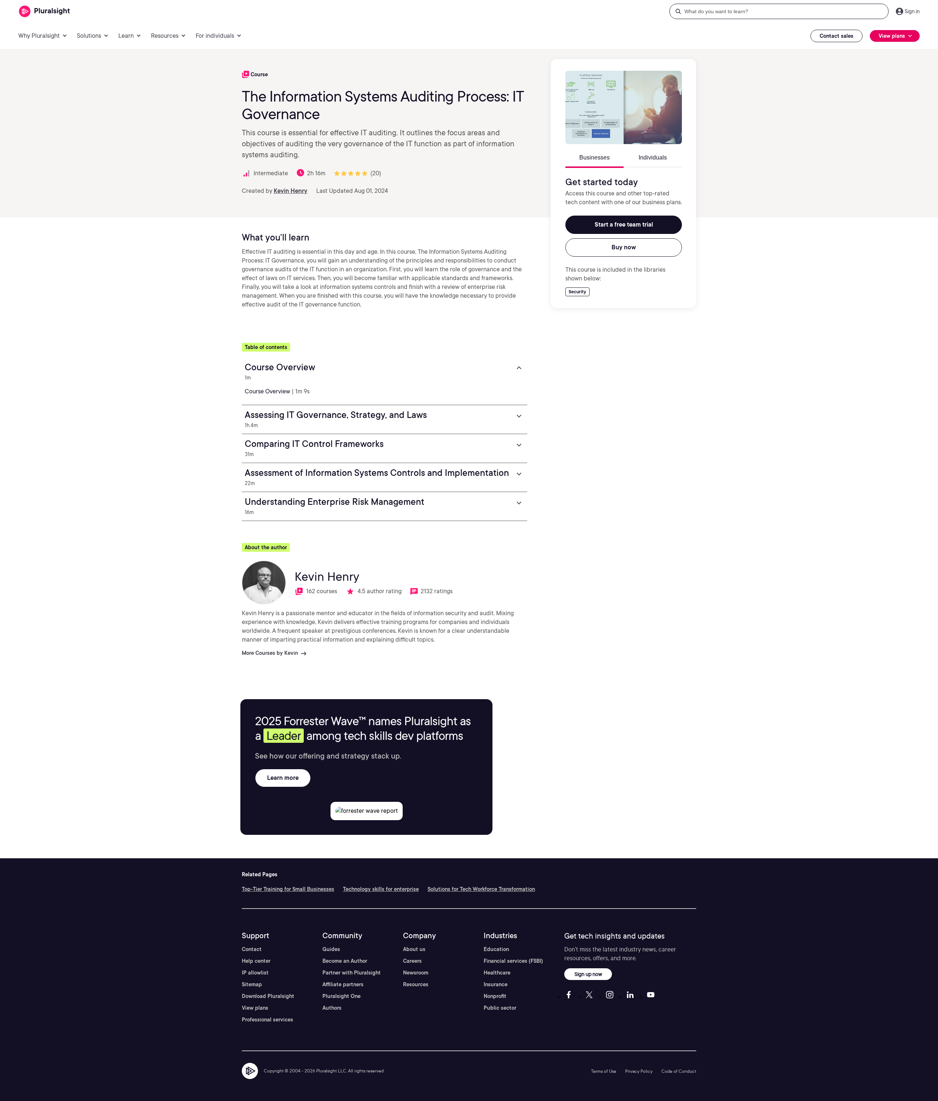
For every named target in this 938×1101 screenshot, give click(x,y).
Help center (256, 961)
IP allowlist (255, 973)
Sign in (912, 11)
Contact (252, 949)
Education (496, 949)
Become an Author (344, 961)
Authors (331, 1008)
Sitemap (252, 984)
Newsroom (415, 973)
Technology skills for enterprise (381, 889)
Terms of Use (603, 1071)
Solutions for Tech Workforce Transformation (481, 889)
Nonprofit (495, 996)
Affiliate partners (342, 984)
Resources (415, 984)
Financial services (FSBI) (513, 961)
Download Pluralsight (268, 996)
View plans (255, 1008)
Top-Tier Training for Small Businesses (288, 889)
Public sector (500, 1008)
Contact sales (836, 36)
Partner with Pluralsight (351, 973)
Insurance (495, 984)
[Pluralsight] (44, 11)
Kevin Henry (290, 190)
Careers (412, 961)
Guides (331, 949)
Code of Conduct (678, 1071)
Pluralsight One (341, 996)
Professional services (267, 1020)
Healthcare (497, 973)
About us (414, 949)
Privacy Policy (639, 1071)
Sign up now (588, 973)
